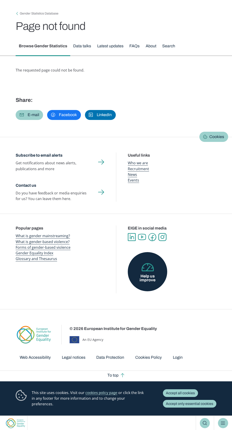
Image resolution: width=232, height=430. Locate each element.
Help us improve (147, 278)
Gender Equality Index (34, 253)
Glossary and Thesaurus (36, 258)
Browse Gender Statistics (43, 46)
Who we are (138, 162)
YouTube (142, 237)
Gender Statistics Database (39, 13)
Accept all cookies (180, 393)
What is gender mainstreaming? (43, 235)
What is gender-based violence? (43, 241)
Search (205, 423)
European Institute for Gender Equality (15, 423)
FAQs (134, 46)
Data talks (82, 46)
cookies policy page (101, 393)
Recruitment (138, 168)
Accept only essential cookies (189, 404)
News (132, 174)
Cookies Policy (148, 357)
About (151, 46)
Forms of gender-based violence (43, 247)
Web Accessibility (35, 357)
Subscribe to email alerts (39, 155)
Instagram (162, 237)
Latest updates (110, 46)
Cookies (216, 136)
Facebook (152, 237)
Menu (223, 423)
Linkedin (132, 237)
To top (112, 375)
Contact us (26, 185)
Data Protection (110, 357)
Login (178, 357)
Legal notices (73, 357)
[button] (29, 115)
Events (133, 180)
